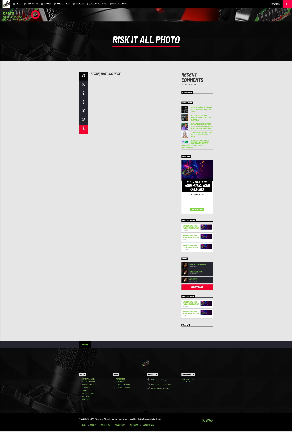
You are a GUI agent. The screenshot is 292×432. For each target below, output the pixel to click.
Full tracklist (197, 287)
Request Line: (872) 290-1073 (161, 384)
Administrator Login (188, 379)
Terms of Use (105, 425)
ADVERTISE (120, 379)
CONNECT (47, 4)
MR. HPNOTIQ (87, 396)
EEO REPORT (134, 425)
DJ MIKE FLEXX (88, 387)
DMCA (84, 425)
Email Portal (185, 382)
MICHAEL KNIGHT (89, 393)
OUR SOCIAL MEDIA (63, 4)
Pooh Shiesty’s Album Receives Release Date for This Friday (201, 117)
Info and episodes (197, 209)
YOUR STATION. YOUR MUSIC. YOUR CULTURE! (191, 227)
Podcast (93, 425)
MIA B (84, 390)
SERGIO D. (86, 399)
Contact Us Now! (148, 425)
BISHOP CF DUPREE (89, 385)
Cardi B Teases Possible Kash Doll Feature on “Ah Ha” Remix (201, 134)
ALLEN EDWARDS (88, 382)
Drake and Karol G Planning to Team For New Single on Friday (201, 109)
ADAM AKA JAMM (88, 379)
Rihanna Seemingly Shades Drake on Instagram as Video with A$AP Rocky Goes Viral (201, 126)
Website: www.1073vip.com (160, 380)
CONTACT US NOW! (119, 4)
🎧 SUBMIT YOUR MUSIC (98, 4)
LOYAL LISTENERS (123, 385)
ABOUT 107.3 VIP (32, 4)
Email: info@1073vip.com (160, 388)
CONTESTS (80, 4)
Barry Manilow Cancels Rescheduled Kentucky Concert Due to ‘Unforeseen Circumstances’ (195, 144)
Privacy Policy (120, 425)
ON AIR (18, 4)
